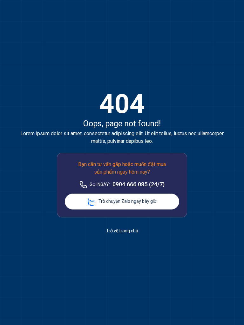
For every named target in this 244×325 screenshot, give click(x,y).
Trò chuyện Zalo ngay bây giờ (127, 201)
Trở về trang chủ (122, 230)
